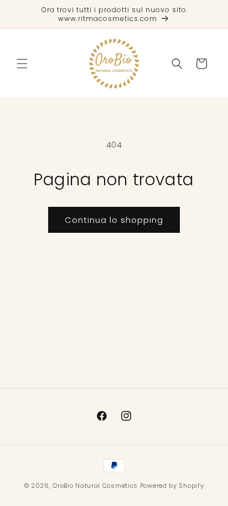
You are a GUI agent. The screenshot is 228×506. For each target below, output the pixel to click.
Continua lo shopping (114, 220)
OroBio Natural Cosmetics (95, 485)
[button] (22, 63)
